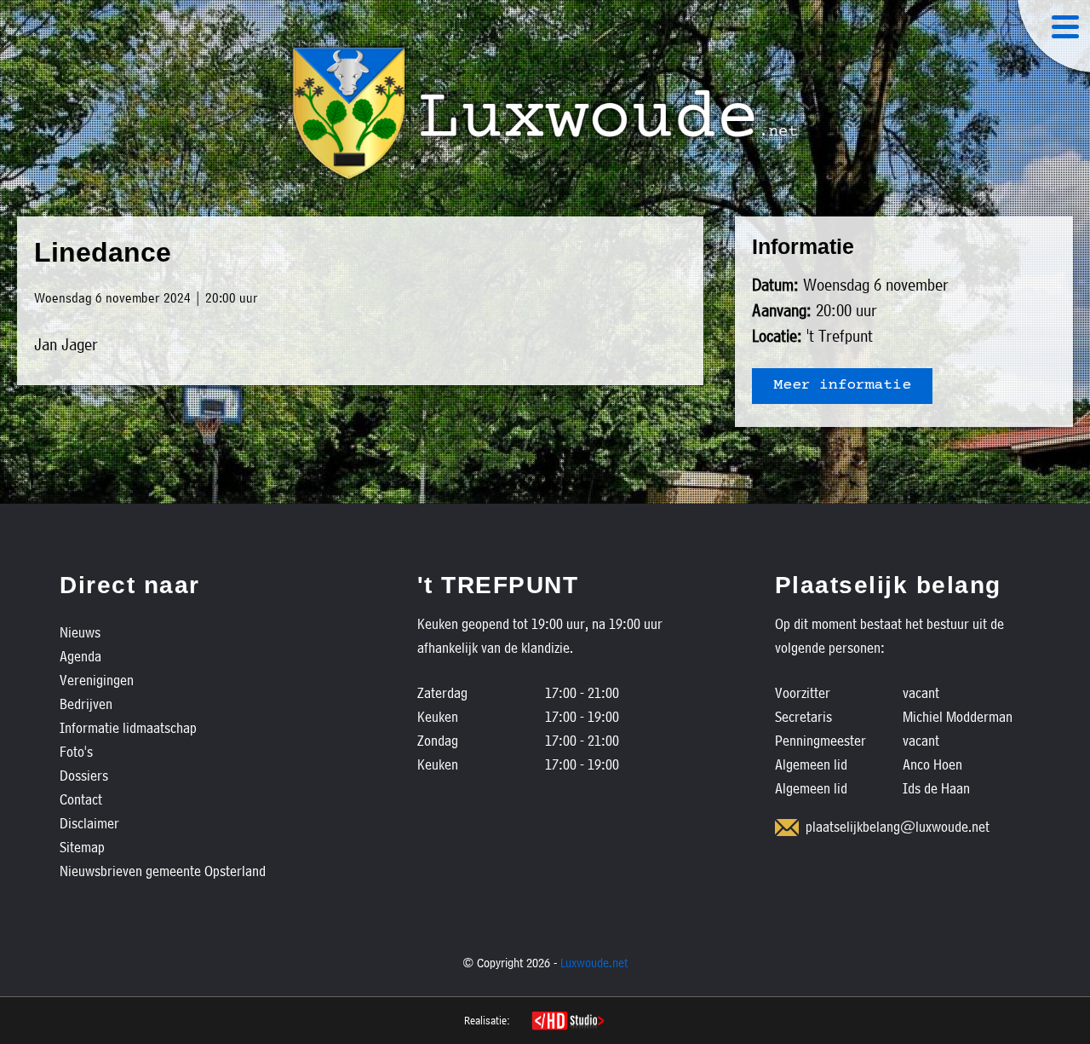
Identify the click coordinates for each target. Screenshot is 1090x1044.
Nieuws (80, 632)
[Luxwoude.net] (545, 113)
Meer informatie (842, 386)
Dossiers (84, 775)
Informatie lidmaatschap (128, 727)
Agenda (80, 656)
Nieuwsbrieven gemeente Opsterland (163, 871)
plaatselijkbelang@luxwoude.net (898, 826)
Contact (81, 799)
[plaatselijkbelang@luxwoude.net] (787, 827)
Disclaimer (89, 823)
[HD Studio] (567, 1023)
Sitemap (82, 847)
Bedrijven (86, 703)
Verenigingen (97, 680)
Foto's (76, 751)
